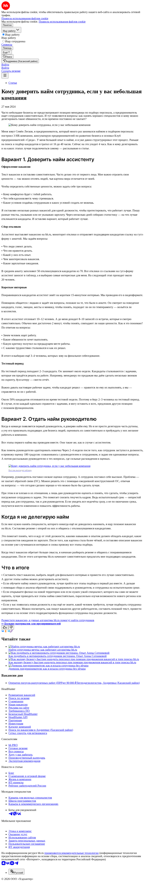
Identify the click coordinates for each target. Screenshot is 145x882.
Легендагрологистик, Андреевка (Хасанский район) (108, 682)
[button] (5, 64)
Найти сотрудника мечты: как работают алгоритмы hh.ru (42, 649)
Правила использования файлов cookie (62, 21)
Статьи (12, 82)
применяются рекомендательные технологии (71, 852)
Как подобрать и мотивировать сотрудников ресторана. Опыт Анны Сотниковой (57, 656)
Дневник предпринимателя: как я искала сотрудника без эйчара (47, 668)
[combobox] (16, 872)
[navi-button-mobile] (4, 75)
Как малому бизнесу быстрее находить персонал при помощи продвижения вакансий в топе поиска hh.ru (72, 662)
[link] (7, 56)
